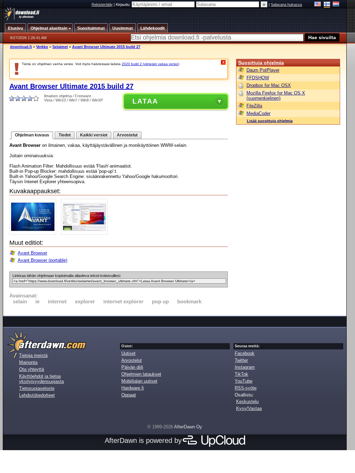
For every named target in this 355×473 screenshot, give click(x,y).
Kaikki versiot (93, 135)
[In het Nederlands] (336, 5)
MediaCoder (258, 113)
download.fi (21, 47)
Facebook (244, 353)
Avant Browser (32, 253)
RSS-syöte (246, 388)
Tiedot (65, 135)
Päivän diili (132, 367)
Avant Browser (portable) (42, 260)
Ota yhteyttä (31, 369)
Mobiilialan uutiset (139, 381)
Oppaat (128, 395)
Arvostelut (127, 135)
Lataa (145, 101)
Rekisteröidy (102, 4)
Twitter (241, 360)
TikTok (241, 374)
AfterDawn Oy (188, 426)
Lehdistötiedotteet (37, 395)
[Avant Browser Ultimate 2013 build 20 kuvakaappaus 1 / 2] (34, 233)
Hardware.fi (132, 388)
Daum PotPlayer (262, 70)
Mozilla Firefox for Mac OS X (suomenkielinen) (275, 95)
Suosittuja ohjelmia (261, 62)
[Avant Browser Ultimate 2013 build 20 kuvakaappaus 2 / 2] (86, 233)
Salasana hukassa (286, 4)
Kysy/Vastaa (249, 408)
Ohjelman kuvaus (32, 135)
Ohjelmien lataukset (141, 374)
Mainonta (28, 362)
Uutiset (128, 353)
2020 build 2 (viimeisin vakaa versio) (150, 64)
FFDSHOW (257, 77)
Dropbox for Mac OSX (268, 85)
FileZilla (254, 105)
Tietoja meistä (33, 355)
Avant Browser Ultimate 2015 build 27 (106, 47)
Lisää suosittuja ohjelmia (270, 121)
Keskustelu (247, 401)
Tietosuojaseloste (36, 388)
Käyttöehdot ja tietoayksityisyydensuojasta (41, 379)
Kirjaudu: (123, 4)
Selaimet (60, 47)
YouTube (243, 381)
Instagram (245, 367)
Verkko (42, 47)
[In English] (317, 5)
